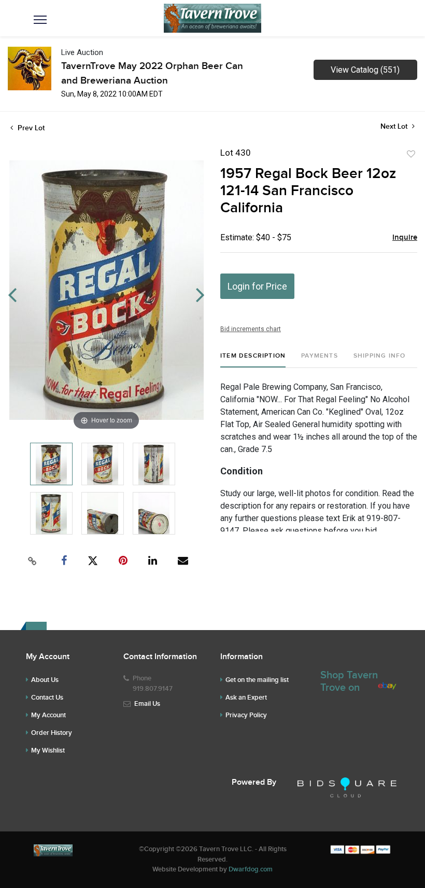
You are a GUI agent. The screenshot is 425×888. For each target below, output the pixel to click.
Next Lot (394, 126)
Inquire (404, 237)
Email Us (147, 704)
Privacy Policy (246, 715)
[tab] (253, 359)
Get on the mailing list (257, 680)
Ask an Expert (246, 697)
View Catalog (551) (365, 70)
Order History (51, 733)
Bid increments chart (250, 329)
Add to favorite (411, 154)
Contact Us (47, 697)
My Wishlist (48, 750)
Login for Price (257, 286)
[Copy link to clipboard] (32, 561)
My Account (48, 715)
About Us (45, 680)
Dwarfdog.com (251, 869)
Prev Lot (30, 128)
